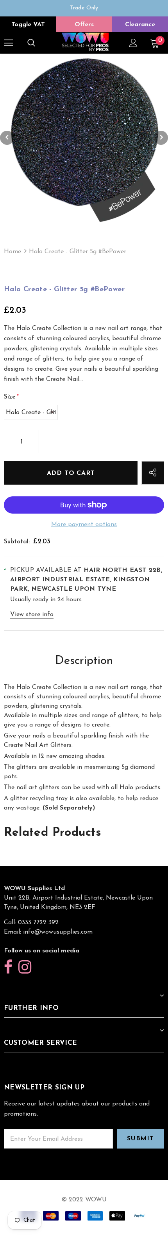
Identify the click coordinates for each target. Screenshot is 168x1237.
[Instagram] (24, 967)
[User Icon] (133, 43)
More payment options (84, 524)
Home (12, 252)
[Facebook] (8, 967)
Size (11, 397)
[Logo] (85, 42)
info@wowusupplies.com (58, 932)
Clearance (140, 25)
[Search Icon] (31, 43)
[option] (84, 8)
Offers (84, 25)
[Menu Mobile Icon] (8, 43)
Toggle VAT (28, 25)
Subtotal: (17, 542)
